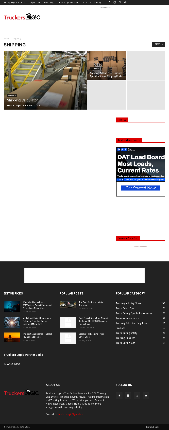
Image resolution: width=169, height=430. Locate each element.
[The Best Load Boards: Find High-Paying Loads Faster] (12, 337)
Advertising (48, 2)
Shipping (12, 96)
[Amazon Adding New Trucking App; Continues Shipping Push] (106, 65)
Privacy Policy (152, 427)
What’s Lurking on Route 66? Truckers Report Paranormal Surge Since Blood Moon (37, 305)
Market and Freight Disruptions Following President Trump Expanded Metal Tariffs (37, 321)
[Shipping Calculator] (45, 84)
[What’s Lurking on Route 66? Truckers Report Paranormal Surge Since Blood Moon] (12, 306)
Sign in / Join (35, 2)
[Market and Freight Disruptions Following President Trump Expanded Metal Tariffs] (12, 322)
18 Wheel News (12, 363)
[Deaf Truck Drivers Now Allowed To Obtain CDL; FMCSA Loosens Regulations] (68, 322)
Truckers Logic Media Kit (67, 2)
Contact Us (86, 2)
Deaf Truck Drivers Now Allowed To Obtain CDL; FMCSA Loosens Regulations (93, 321)
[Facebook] (109, 2)
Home (6, 38)
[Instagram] (114, 2)
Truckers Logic (14, 105)
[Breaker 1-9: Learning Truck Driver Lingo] (68, 338)
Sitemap (97, 2)
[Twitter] (120, 2)
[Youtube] (125, 2)
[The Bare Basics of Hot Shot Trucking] (68, 304)
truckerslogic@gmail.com (71, 414)
